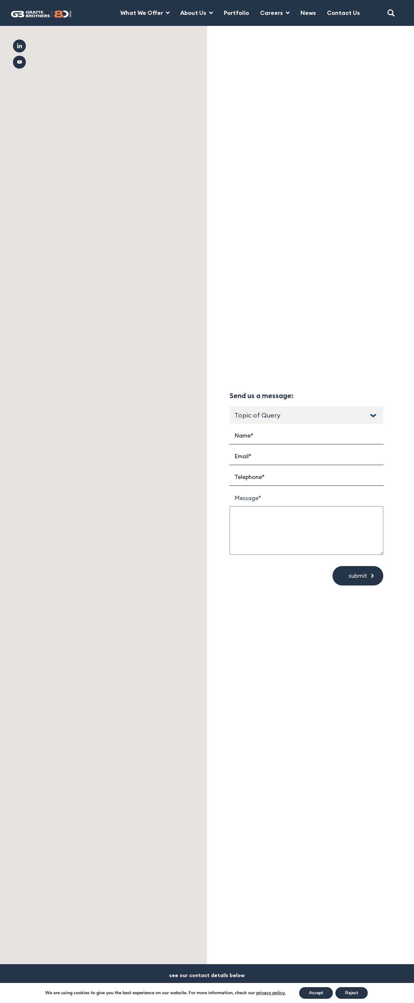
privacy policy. (270, 993)
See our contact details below (207, 975)
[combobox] (306, 415)
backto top (388, 977)
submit (358, 575)
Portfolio (236, 13)
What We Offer (141, 13)
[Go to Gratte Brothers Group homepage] (36, 13)
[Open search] (391, 13)
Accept (316, 993)
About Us (193, 13)
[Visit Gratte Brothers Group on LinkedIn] (19, 45)
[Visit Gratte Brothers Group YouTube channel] (19, 62)
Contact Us (343, 13)
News (308, 13)
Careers (271, 13)
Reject (351, 993)
